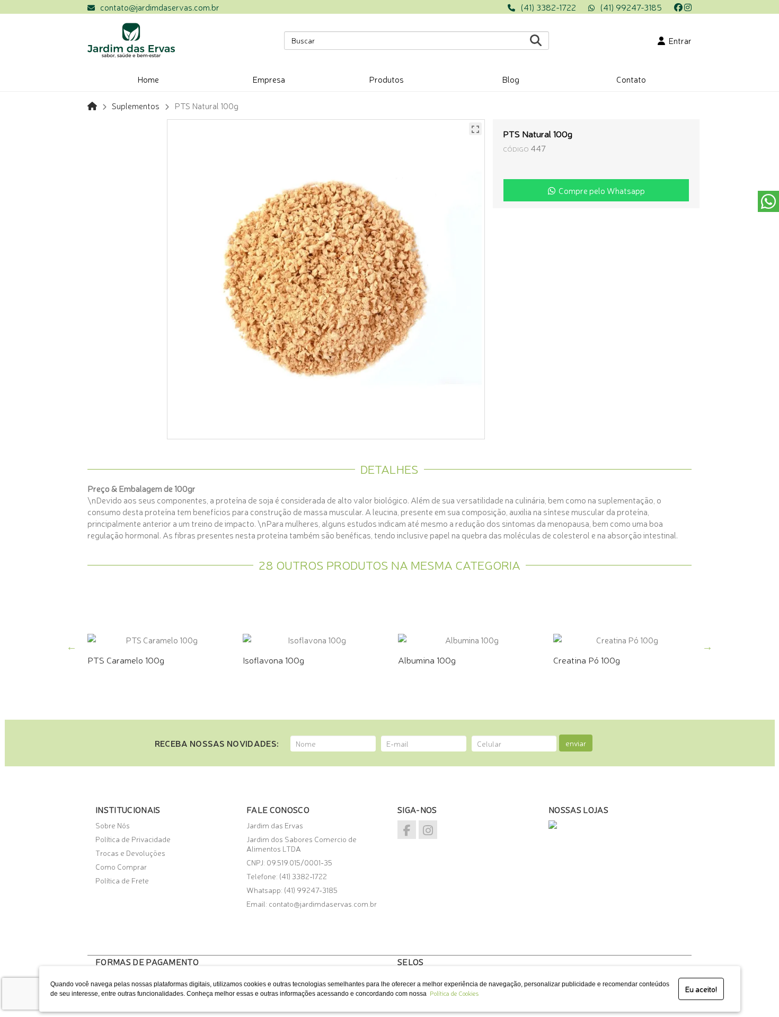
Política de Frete (122, 880)
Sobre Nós (112, 825)
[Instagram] (688, 7)
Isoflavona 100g (273, 659)
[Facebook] (678, 7)
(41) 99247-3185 (631, 7)
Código (516, 148)
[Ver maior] (475, 128)
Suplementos (136, 105)
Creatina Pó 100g (586, 659)
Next (707, 646)
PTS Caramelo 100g (125, 659)
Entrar (678, 40)
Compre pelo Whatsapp (600, 190)
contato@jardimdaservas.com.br (159, 7)
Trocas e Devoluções (130, 852)
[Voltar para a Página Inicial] (92, 105)
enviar (575, 743)
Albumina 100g (427, 659)
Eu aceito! (701, 989)
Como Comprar (121, 866)
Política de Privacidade (133, 839)
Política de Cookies (453, 993)
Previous (71, 646)
